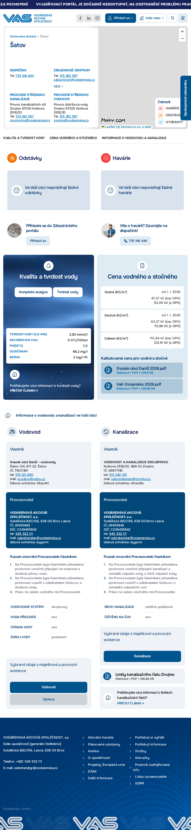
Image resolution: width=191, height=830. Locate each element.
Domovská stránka (23, 36)
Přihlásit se (38, 241)
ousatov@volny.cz (31, 479)
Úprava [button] (48, 699)
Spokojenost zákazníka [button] (185, 98)
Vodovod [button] (49, 687)
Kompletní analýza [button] (33, 292)
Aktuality (141, 758)
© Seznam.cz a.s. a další (134, 127)
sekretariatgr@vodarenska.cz (39, 538)
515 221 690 (24, 475)
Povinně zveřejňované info (151, 767)
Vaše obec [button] (153, 18)
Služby (139, 751)
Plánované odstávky (103, 744)
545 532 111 (24, 534)
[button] (172, 18)
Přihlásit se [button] (122, 18)
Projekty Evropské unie (105, 765)
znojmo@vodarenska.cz (71, 120)
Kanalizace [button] (142, 656)
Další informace (99, 778)
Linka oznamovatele (150, 776)
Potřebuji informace (149, 744)
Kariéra (92, 751)
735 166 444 (24, 76)
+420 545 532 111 (29, 761)
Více (57, 86)
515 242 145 (118, 475)
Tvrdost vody (67, 292)
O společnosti (98, 758)
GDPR (138, 783)
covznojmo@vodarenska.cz (30, 120)
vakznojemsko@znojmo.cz (131, 479)
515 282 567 (69, 76)
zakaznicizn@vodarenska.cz (74, 80)
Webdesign (11, 809)
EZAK (91, 771)
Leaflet (109, 127)
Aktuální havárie (100, 737)
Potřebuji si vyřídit (148, 737)
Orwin (26, 809)
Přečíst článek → (24, 391)
